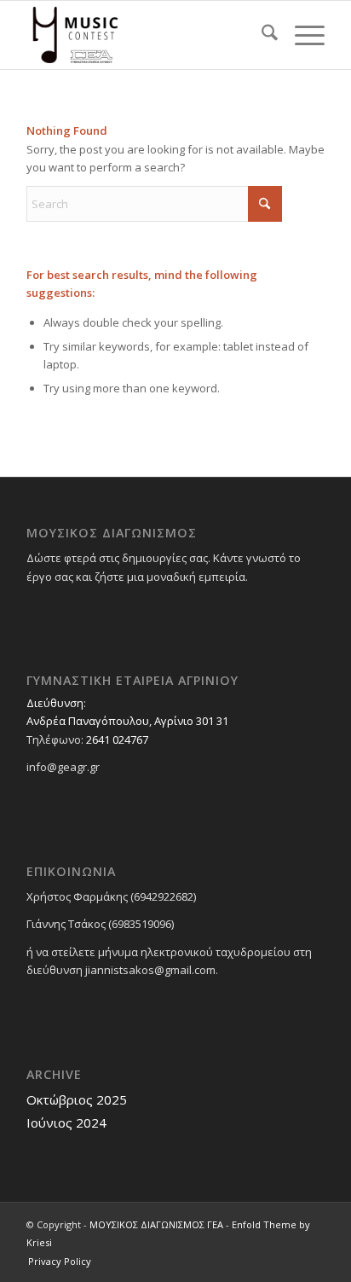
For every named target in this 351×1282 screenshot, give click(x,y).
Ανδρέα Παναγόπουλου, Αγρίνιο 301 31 (127, 720)
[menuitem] (261, 35)
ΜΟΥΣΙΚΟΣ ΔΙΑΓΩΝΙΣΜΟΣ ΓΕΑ (156, 1224)
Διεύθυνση (54, 703)
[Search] (261, 35)
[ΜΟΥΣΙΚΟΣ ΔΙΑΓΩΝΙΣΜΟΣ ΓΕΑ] (145, 35)
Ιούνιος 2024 (66, 1122)
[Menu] (301, 35)
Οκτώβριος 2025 (76, 1099)
